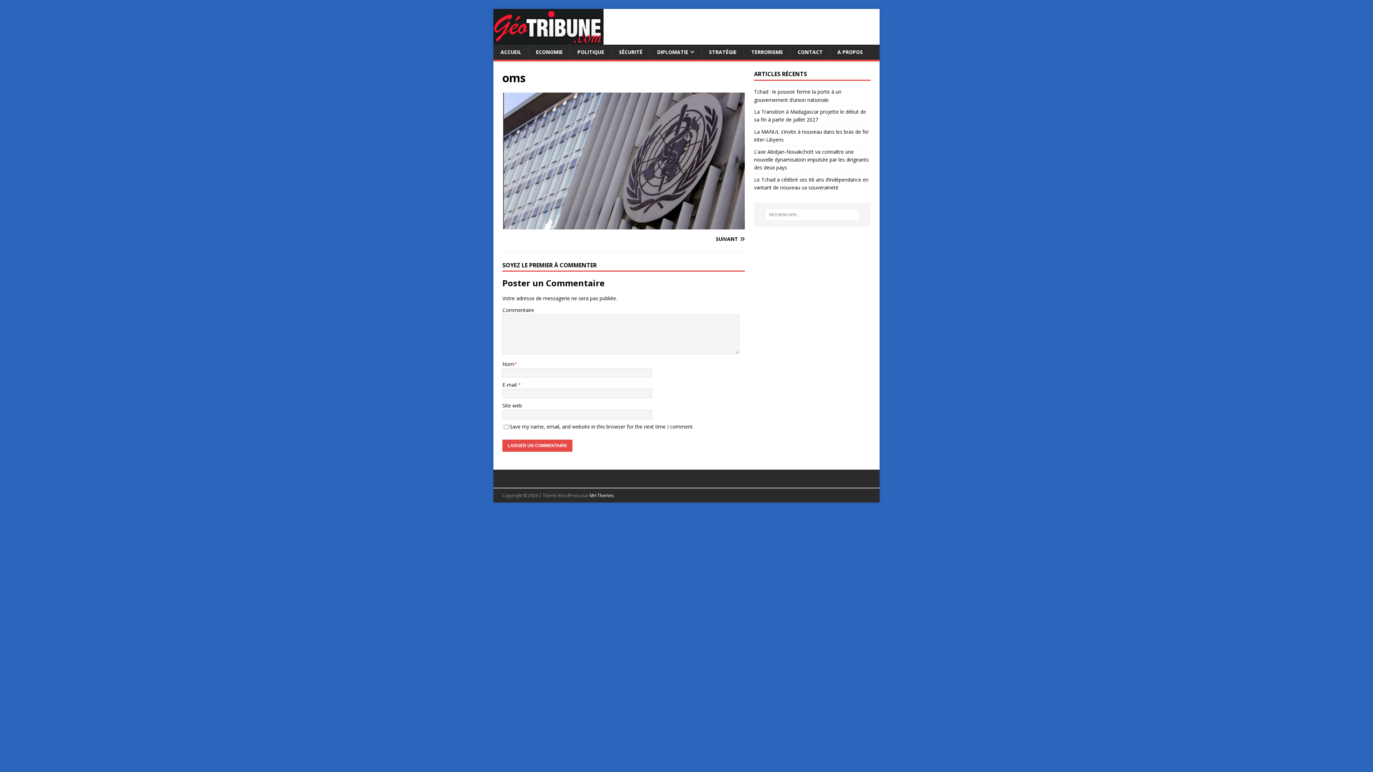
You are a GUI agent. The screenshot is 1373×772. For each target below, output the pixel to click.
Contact (810, 52)
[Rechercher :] (812, 215)
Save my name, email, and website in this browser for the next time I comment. (602, 426)
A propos (850, 52)
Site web (512, 405)
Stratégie (723, 52)
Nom (508, 364)
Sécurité (631, 52)
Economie (549, 52)
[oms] (623, 225)
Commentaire (518, 310)
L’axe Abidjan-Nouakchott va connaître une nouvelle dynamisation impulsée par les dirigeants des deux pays (811, 159)
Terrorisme (767, 52)
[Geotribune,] (548, 40)
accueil (511, 52)
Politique (590, 52)
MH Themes (602, 496)
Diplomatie (672, 52)
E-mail (510, 384)
